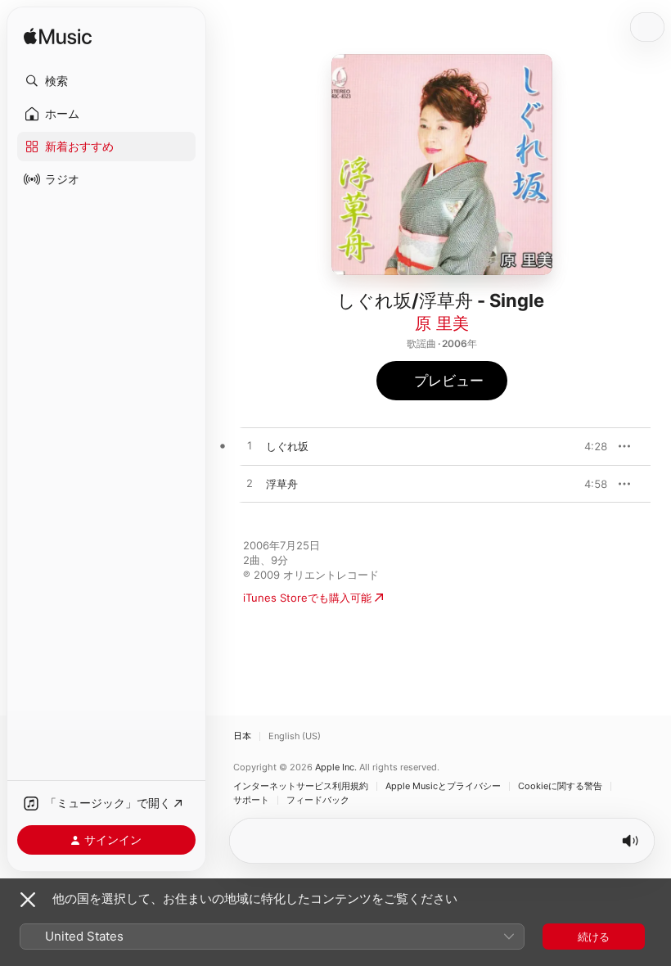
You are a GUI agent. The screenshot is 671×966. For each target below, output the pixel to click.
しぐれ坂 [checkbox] (287, 446)
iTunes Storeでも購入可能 (307, 597)
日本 (242, 736)
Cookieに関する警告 (560, 786)
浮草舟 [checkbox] (282, 483)
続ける (594, 936)
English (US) (294, 736)
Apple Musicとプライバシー (443, 786)
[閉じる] (27, 899)
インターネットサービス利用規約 (300, 786)
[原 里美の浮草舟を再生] (249, 483)
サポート (251, 800)
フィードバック (317, 800)
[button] (106, 81)
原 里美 (442, 323)
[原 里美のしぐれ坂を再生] (249, 446)
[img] (58, 37)
